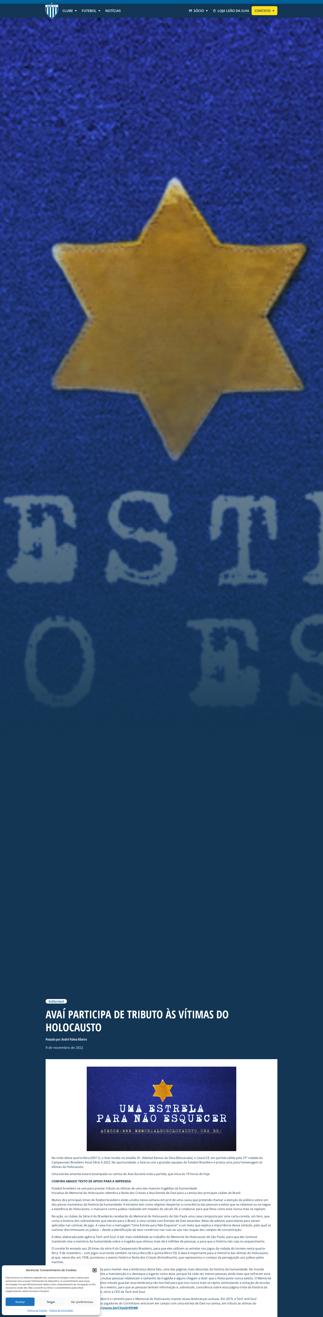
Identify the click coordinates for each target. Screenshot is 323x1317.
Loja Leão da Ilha (233, 10)
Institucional (56, 1001)
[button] (94, 1270)
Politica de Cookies (37, 1310)
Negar (51, 1302)
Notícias (113, 10)
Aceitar (20, 1302)
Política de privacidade (61, 1310)
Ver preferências (82, 1302)
